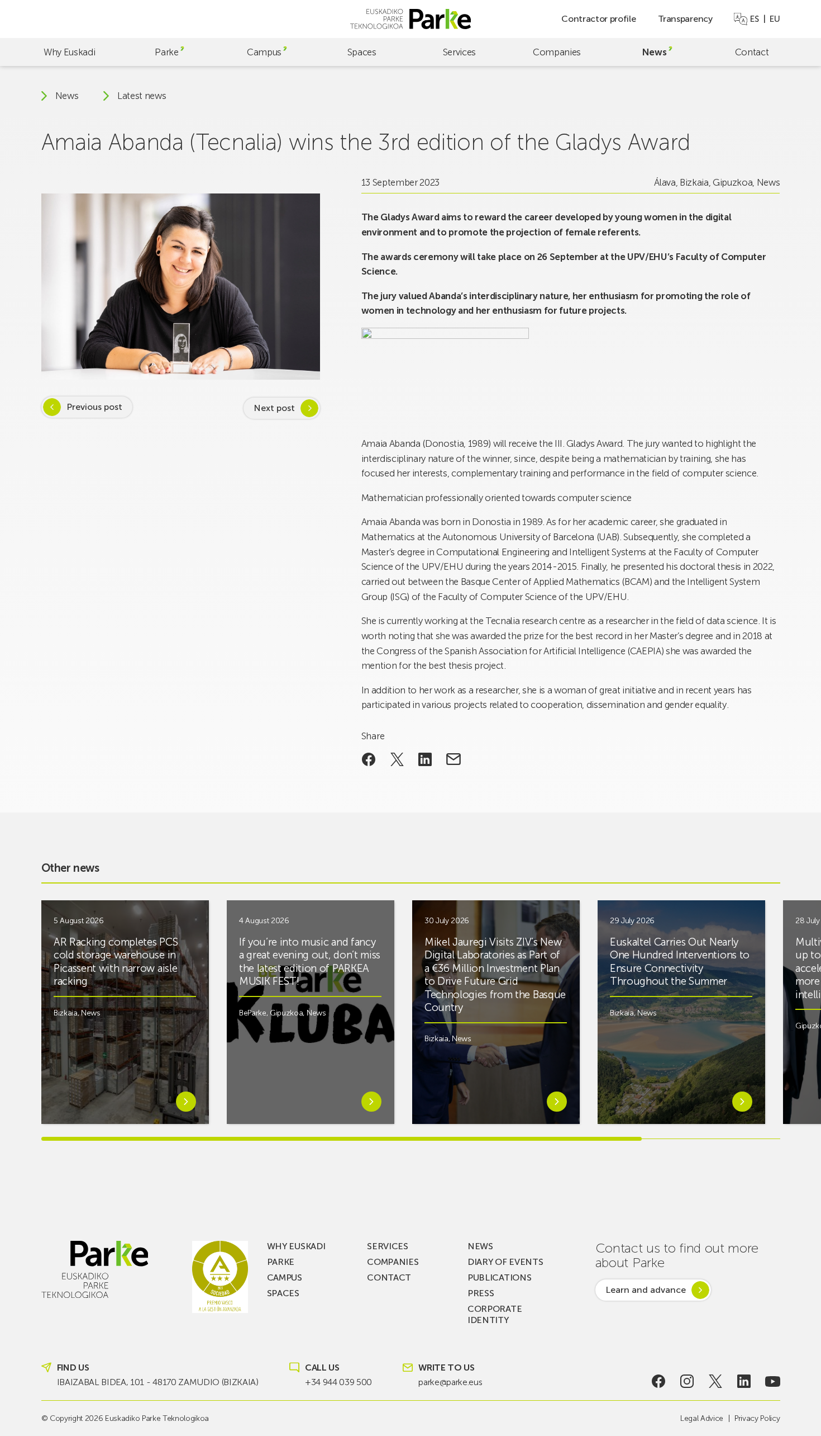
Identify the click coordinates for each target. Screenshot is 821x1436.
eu (775, 19)
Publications (499, 1277)
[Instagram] (686, 1381)
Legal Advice (701, 1418)
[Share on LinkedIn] (425, 759)
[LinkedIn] (744, 1381)
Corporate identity (494, 1314)
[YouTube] (772, 1381)
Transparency (685, 18)
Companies (557, 52)
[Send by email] (453, 759)
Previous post (94, 406)
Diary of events (505, 1261)
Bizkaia (694, 182)
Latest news (141, 96)
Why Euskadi (69, 52)
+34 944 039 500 (338, 1382)
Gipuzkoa (732, 182)
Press (480, 1293)
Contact (752, 52)
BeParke (252, 1013)
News (654, 52)
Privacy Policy (757, 1418)
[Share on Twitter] (396, 759)
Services (459, 52)
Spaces (361, 52)
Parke (166, 52)
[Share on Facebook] (368, 759)
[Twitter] (715, 1381)
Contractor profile (598, 18)
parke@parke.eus (450, 1382)
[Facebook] (658, 1381)
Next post (274, 408)
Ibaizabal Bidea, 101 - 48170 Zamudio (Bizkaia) (158, 1382)
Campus (264, 52)
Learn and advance (645, 1289)
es (754, 19)
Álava (664, 182)
